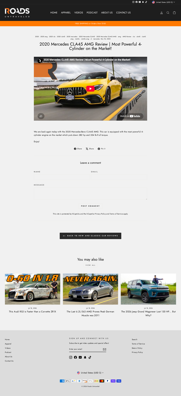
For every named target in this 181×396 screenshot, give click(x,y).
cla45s (77, 39)
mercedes (96, 39)
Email (94, 171)
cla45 (138, 36)
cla (134, 36)
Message (39, 185)
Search (134, 339)
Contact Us (123, 12)
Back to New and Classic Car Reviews (92, 236)
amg (119, 36)
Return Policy (137, 348)
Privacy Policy (100, 214)
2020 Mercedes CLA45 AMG (106, 36)
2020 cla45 (61, 36)
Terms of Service (116, 214)
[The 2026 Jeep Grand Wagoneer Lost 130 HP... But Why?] (148, 289)
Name (37, 171)
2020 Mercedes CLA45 (87, 36)
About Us (107, 12)
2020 (37, 36)
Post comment (90, 206)
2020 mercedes (72, 36)
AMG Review (127, 36)
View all (91, 265)
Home (53, 12)
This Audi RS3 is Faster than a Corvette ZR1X (32, 311)
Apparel (66, 12)
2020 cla (52, 36)
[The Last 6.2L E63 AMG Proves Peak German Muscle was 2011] (90, 289)
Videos (78, 12)
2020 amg (44, 36)
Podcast (92, 12)
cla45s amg (85, 39)
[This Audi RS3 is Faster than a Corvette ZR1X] (32, 289)
